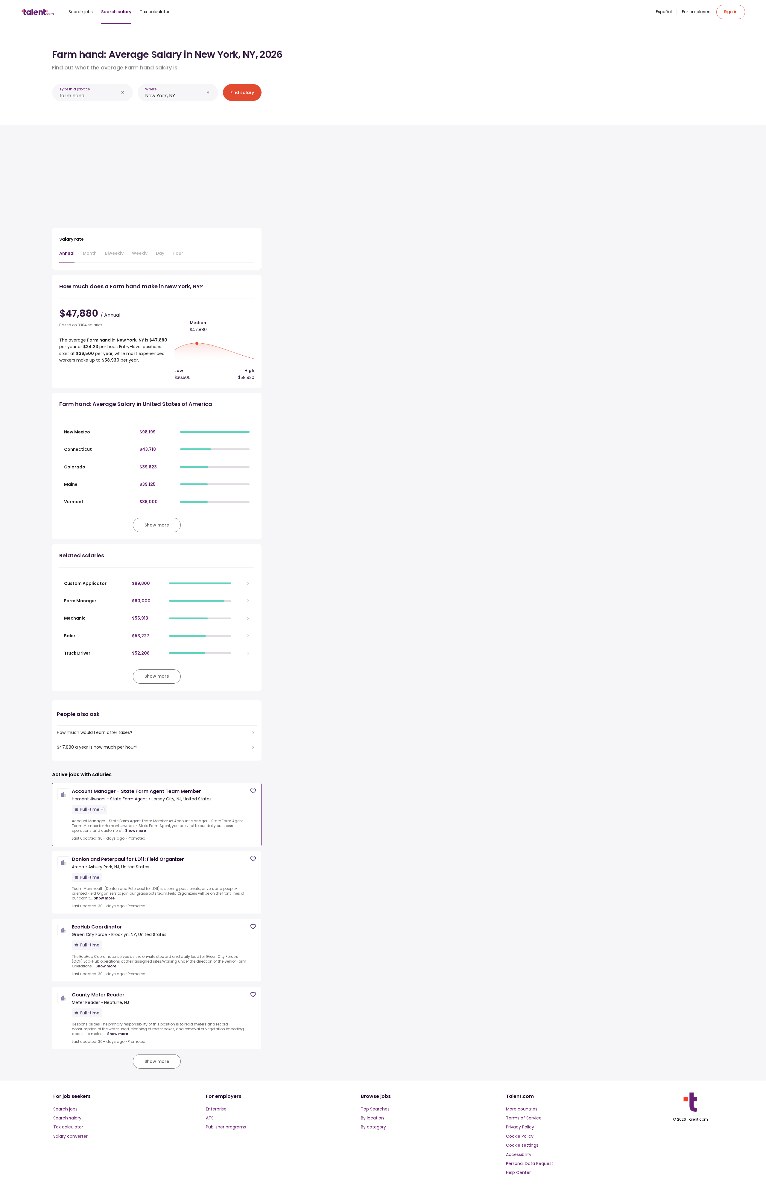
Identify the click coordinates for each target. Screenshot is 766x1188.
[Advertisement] (157, 174)
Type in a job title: (75, 89)
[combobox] (89, 95)
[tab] (67, 256)
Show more (135, 830)
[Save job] (253, 790)
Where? (152, 89)
